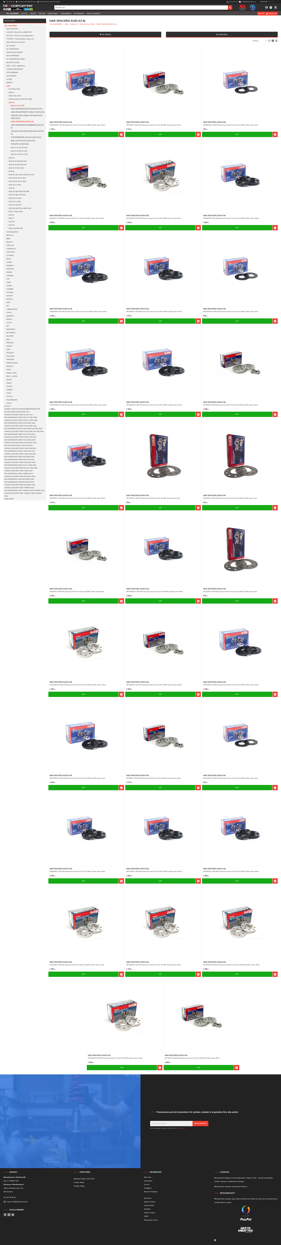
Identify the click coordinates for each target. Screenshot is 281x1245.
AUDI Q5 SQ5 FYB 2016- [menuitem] (17, 195)
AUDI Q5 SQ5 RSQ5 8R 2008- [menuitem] (19, 191)
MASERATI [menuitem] (10, 316)
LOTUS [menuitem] (9, 322)
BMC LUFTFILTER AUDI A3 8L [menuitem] (23, 141)
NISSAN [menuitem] (9, 346)
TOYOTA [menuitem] (9, 396)
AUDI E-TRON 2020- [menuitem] (16, 211)
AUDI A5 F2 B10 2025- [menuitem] (16, 168)
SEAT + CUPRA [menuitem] (11, 376)
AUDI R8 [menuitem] (12, 222)
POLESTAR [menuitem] (10, 356)
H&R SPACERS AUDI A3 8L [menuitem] (22, 122)
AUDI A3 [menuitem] (12, 102)
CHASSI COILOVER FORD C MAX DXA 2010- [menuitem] (20, 448)
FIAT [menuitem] (8, 279)
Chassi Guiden (149, 1205)
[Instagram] (9, 1214)
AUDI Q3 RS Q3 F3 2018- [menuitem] (18, 181)
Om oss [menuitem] (42, 13)
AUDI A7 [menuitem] (11, 215)
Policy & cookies (149, 1213)
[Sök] (230, 7)
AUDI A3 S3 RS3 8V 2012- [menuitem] (19, 151)
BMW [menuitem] (8, 239)
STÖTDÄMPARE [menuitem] (12, 72)
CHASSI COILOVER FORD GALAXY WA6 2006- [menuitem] (21, 468)
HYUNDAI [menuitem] (9, 292)
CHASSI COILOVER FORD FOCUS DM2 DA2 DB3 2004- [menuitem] (24, 431)
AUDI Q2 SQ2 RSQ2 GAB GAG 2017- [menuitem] (22, 175)
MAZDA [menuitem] (9, 319)
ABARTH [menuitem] (9, 82)
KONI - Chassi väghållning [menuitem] (15, 66)
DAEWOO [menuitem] (9, 265)
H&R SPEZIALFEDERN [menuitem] (14, 52)
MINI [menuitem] (8, 339)
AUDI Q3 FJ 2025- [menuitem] (15, 185)
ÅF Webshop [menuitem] (79, 13)
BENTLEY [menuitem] (9, 235)
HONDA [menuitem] (9, 285)
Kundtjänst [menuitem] (53, 13)
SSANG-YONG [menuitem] (11, 373)
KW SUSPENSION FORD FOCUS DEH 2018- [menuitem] (20, 440)
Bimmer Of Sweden (151, 1192)
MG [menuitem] (7, 326)
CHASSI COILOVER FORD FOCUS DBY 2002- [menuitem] (20, 426)
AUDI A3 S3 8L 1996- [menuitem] (17, 105)
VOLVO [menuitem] (9, 403)
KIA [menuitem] (7, 306)
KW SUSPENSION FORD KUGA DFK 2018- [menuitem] (19, 459)
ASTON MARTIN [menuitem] (12, 232)
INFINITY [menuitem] (9, 299)
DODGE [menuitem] (9, 272)
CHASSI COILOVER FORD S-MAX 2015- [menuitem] (18, 471)
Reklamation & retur (151, 1220)
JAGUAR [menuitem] (9, 296)
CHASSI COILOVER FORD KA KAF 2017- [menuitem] (18, 415)
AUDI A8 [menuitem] (11, 225)
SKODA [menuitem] (9, 380)
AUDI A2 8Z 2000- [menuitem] (15, 96)
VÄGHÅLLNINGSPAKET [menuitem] (14, 69)
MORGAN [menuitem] (9, 343)
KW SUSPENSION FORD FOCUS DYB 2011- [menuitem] (20, 434)
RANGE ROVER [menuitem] (12, 363)
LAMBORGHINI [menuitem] (11, 309)
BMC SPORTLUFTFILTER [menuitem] (15, 42)
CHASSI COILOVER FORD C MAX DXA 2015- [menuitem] (20, 454)
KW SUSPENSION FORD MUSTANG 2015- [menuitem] (19, 482)
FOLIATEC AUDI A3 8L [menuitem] (20, 144)
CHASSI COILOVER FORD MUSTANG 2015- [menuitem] (20, 485)
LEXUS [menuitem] (8, 312)
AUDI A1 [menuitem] (11, 92)
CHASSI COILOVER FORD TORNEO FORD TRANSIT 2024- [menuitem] (23, 494)
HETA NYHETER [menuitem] (12, 29)
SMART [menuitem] (9, 383)
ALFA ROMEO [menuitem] (11, 76)
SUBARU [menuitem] (9, 390)
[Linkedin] (12, 1214)
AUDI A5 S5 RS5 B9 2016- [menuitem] (18, 164)
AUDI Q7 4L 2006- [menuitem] (15, 201)
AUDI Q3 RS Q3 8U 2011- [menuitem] (18, 178)
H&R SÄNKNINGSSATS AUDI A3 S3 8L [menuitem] (27, 109)
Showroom (147, 1198)
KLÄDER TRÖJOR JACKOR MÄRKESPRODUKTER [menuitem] (22, 409)
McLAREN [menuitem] (10, 336)
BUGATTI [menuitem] (9, 242)
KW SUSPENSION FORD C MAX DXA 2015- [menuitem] (19, 451)
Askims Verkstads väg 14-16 (13, 1188)
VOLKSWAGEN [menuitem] (11, 400)
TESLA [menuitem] (8, 393)
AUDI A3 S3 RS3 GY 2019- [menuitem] (19, 154)
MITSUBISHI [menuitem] (10, 333)
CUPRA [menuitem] (9, 262)
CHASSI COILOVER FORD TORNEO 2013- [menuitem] (19, 487)
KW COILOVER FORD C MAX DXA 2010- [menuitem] (18, 445)
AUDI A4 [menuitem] (11, 158)
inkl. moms (271, 1)
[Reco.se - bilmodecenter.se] (252, 7)
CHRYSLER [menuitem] (10, 252)
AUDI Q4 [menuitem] (12, 188)
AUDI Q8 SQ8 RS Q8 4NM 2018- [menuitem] (20, 208)
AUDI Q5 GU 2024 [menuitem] (15, 198)
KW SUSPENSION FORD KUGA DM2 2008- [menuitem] (19, 457)
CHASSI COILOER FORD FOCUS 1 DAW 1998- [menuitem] (21, 420)
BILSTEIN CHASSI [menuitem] (12, 62)
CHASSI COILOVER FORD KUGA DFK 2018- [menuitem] (20, 462)
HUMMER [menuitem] (9, 289)
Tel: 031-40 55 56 (10, 1197)
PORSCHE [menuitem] (10, 359)
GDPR (146, 1216)
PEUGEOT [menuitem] (10, 353)
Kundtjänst (147, 1188)
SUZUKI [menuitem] (9, 386)
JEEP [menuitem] (8, 302)
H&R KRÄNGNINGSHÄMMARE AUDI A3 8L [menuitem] (27, 126)
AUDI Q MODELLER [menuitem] (16, 228)
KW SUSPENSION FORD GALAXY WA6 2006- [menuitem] (20, 465)
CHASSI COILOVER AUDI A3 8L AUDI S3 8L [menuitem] (27, 132)
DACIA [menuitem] (8, 259)
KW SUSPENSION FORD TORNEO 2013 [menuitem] (18, 473)
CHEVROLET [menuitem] (11, 249)
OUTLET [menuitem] (25, 13)
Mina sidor (147, 1177)
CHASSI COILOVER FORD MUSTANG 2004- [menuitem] (20, 476)
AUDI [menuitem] (8, 86)
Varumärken (148, 1181)
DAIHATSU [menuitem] (10, 269)
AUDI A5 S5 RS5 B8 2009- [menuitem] (18, 161)
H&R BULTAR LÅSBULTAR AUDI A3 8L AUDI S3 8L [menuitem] (26, 117)
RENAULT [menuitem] (10, 366)
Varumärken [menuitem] (66, 13)
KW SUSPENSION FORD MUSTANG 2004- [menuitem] (19, 479)
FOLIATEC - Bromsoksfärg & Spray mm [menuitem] (20, 39)
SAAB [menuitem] (8, 369)
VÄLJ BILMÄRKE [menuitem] (12, 13)
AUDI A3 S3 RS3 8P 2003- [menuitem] (19, 147)
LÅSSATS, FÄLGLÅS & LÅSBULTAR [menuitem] (19, 32)
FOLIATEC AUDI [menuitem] (14, 89)
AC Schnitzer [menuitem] (10, 46)
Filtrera (106, 35)
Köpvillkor (147, 1209)
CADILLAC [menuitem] (10, 245)
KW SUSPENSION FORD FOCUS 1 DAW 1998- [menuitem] (20, 417)
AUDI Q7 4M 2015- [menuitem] (15, 205)
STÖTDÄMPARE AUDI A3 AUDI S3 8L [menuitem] (26, 137)
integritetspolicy (181, 1128)
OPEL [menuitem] (8, 349)
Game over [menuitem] (9, 499)
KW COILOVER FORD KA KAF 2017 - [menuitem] (17, 412)
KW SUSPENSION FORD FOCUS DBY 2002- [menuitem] (20, 423)
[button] (270, 7)
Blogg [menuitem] (33, 13)
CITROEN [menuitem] (9, 255)
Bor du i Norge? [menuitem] (94, 13)
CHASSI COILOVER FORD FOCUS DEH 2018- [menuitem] (20, 442)
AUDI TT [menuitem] (12, 218)
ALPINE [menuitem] (9, 79)
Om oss (146, 1184)
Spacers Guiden (149, 1202)
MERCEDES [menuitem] (10, 329)
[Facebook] (5, 1214)
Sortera (223, 35)
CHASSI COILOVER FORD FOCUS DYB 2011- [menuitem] (20, 437)
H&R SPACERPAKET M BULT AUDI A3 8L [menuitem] (28, 112)
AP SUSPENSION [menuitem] (12, 49)
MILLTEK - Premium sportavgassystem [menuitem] (20, 35)
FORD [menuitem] (8, 282)
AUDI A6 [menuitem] (11, 171)
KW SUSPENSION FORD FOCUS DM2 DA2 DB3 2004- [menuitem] (23, 428)
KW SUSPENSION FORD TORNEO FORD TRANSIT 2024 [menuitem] (24, 490)
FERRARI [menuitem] (9, 275)
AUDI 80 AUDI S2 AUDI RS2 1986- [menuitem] (20, 99)
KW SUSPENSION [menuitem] (12, 56)
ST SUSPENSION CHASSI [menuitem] (15, 59)
